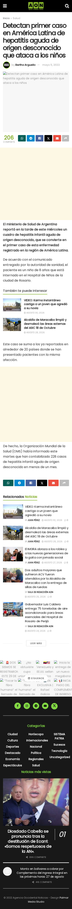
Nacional (36, 747)
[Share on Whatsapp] (22, 138)
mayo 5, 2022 (51, 65)
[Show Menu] (5, 6)
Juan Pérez (34, 520)
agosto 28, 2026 (35, 332)
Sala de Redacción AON (40, 592)
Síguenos (37, 678)
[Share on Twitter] (48, 138)
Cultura (12, 740)
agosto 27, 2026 (53, 562)
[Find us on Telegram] (36, 706)
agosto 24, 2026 (36, 630)
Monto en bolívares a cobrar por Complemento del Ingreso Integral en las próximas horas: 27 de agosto (42, 873)
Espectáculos (12, 765)
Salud (16, 18)
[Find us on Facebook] (17, 706)
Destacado (12, 753)
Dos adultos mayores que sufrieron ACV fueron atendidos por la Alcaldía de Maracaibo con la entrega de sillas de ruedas (46, 578)
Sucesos (59, 745)
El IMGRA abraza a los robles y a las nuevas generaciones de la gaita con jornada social (46, 553)
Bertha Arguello (25, 65)
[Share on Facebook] (39, 138)
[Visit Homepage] (36, 6)
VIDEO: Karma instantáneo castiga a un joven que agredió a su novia (45, 304)
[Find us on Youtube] (45, 706)
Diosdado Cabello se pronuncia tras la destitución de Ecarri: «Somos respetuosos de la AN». (28, 841)
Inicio (6, 18)
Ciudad (13, 734)
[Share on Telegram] (31, 138)
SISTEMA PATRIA (59, 736)
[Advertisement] (36, 184)
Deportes (12, 747)
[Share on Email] (57, 138)
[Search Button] (67, 6)
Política (36, 753)
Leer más (36, 643)
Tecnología (59, 751)
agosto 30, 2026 (35, 312)
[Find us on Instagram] (27, 706)
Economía (13, 759)
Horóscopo (36, 734)
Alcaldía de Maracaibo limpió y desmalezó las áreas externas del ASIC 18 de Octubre (45, 324)
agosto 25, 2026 (36, 596)
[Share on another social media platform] (65, 138)
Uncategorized (60, 757)
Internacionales (37, 740)
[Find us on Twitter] (54, 706)
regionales (36, 759)
